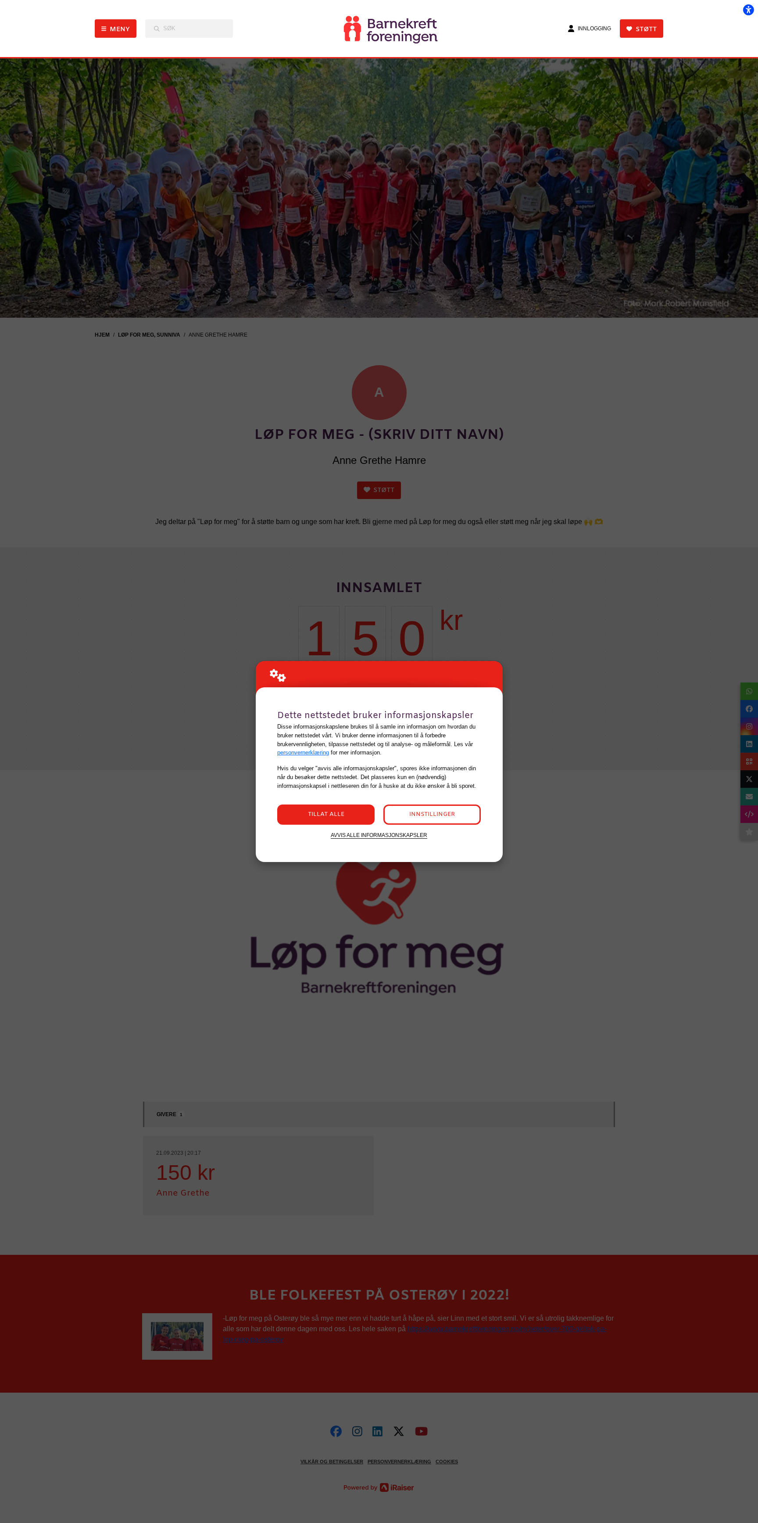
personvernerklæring (303, 752)
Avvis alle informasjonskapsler (379, 835)
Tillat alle (326, 814)
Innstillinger (432, 814)
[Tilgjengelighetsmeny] (748, 9)
